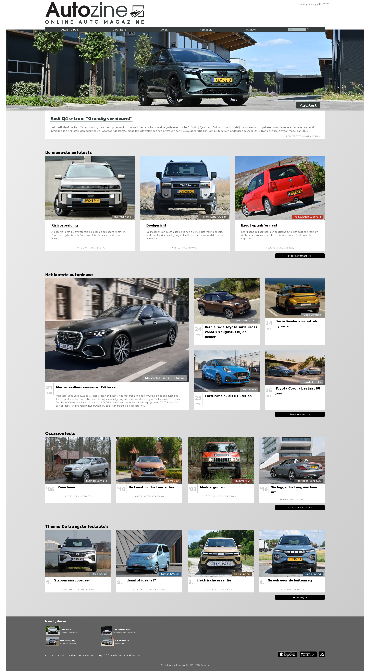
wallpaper (133, 655)
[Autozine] (185, 12)
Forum (251, 29)
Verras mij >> (300, 597)
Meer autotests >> (300, 255)
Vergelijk (207, 29)
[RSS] (321, 656)
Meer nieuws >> (300, 414)
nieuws (118, 655)
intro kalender (71, 655)
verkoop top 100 (97, 655)
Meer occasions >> (300, 507)
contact (51, 655)
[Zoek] (308, 29)
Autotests (118, 29)
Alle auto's (70, 29)
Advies (163, 29)
